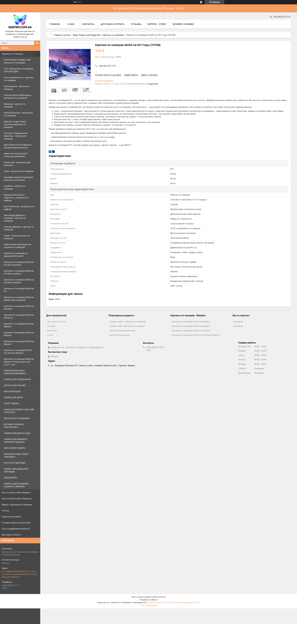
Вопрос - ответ (157, 24)
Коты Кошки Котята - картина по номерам (18, 79)
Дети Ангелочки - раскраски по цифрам (19, 208)
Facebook (238, 326)
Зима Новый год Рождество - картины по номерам (18, 246)
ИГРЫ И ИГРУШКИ (12, 391)
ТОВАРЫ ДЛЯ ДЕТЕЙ (13, 397)
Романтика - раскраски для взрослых (17, 163)
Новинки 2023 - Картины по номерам (128, 321)
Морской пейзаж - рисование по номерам (18, 114)
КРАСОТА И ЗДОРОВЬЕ (15, 462)
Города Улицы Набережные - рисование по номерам (18, 96)
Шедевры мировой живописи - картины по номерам (19, 178)
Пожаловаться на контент (158, 602)
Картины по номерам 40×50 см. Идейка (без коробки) (19, 298)
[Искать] (37, 43)
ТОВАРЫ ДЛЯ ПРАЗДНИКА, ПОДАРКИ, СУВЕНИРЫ (16, 485)
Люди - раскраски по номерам (19, 171)
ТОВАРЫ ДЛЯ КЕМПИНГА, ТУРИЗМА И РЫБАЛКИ (16, 440)
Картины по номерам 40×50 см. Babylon (19, 334)
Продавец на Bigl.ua (148, 600)
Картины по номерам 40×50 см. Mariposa (19, 316)
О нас (71, 24)
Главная (55, 24)
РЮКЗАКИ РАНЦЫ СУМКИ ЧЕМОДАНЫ (16, 455)
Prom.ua (162, 597)
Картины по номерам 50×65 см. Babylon (19, 342)
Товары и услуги (62, 35)
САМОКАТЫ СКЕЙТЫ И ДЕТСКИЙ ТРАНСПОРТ (19, 411)
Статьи (5, 510)
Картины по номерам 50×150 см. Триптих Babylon (18, 351)
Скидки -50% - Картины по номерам (127, 326)
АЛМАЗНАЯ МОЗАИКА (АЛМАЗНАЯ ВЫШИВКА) (15, 372)
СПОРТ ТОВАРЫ (11, 403)
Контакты (88, 24)
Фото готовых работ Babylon (16, 492)
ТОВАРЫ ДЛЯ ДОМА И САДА (17, 433)
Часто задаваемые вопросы (16, 528)
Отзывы (136, 24)
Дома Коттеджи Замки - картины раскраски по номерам (15, 124)
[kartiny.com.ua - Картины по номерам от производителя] (20, 22)
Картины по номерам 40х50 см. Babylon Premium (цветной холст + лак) (19, 362)
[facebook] (50, 152)
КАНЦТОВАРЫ (10, 477)
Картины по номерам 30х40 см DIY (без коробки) (19, 272)
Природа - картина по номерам (15, 105)
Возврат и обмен (183, 24)
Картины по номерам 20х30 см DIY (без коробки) (19, 263)
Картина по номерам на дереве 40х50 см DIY (16, 254)
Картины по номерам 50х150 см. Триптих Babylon (196, 335)
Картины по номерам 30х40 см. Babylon (191, 321)
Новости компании (11, 516)
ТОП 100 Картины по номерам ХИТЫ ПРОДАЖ (18, 70)
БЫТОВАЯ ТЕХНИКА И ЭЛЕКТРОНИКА (14, 425)
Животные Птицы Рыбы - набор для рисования (16, 155)
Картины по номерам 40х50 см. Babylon (191, 326)
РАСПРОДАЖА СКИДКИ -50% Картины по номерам (17, 61)
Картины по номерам (12, 53)
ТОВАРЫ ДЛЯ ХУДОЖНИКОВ (17, 379)
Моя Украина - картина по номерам (17, 87)
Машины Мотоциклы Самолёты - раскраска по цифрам (16, 197)
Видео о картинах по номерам (17, 504)
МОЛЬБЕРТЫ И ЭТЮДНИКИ (17, 418)
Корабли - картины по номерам (15, 187)
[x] (53, 152)
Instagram (238, 321)
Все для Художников (120, 335)
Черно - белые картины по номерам (17, 237)
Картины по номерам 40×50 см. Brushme (19, 307)
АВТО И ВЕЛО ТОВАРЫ (14, 448)
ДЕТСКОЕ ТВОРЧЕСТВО (15, 385)
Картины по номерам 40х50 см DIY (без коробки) (19, 281)
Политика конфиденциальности (186, 602)
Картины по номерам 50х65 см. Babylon (191, 330)
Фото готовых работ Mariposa (17, 498)
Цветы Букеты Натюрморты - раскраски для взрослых (18, 146)
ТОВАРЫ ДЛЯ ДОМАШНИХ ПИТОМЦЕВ (16, 470)
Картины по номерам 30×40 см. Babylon (19, 325)
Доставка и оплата (11, 534)
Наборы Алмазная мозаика (123, 330)
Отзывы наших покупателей (16, 522)
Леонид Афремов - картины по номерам (19, 228)
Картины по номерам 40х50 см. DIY (19, 290)
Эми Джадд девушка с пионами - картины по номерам (15, 218)
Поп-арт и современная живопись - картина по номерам (15, 136)
